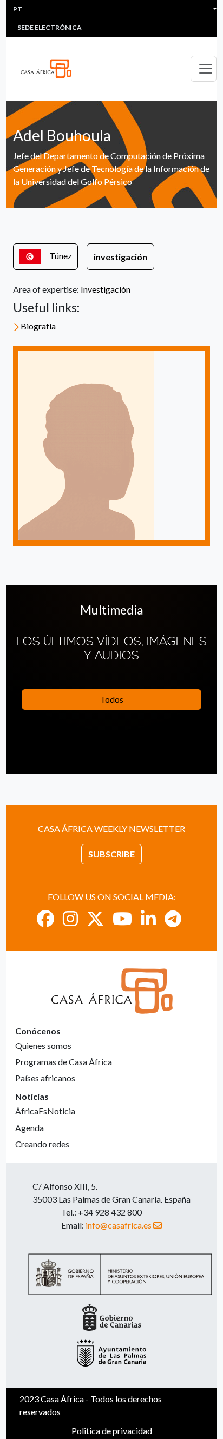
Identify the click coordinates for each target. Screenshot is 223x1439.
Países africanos (45, 1078)
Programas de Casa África (63, 1062)
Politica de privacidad (111, 1430)
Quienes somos (43, 1045)
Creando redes (42, 1144)
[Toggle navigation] (204, 69)
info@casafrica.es (119, 1225)
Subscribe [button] (111, 854)
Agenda (29, 1128)
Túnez (60, 255)
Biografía (38, 326)
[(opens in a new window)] (45, 918)
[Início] (50, 68)
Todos (111, 699)
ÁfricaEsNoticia (45, 1111)
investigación (120, 257)
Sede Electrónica (49, 27)
